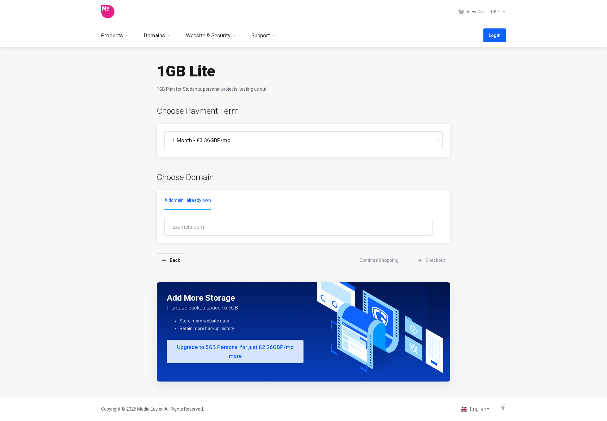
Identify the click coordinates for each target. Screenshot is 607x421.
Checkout (435, 260)
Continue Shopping (379, 260)
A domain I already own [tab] (187, 200)
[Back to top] (503, 407)
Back (175, 260)
